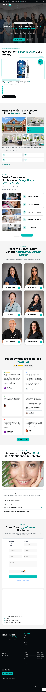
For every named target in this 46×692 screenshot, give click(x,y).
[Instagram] (41, 1)
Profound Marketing (41, 690)
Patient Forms (26, 642)
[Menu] (44, 5)
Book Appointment (18, 39)
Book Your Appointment (8, 96)
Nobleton (18, 686)
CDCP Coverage (5, 655)
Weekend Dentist (5, 653)
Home (25, 635)
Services (25, 639)
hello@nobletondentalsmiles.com (11, 620)
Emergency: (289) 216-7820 (8, 676)
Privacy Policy (23, 690)
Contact (25, 644)
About (25, 637)
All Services (16, 235)
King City (23, 686)
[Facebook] (39, 1)
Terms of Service (29, 690)
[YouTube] (43, 1)
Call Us (30, 39)
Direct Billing (4, 650)
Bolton (28, 686)
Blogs (25, 640)
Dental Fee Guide (5, 651)
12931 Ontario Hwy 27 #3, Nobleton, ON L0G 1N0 (14, 616)
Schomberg (33, 686)
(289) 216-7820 (23, 1)
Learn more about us (6, 164)
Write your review (24, 439)
